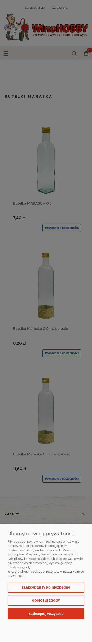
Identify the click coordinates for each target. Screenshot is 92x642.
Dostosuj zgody (46, 600)
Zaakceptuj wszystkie (46, 614)
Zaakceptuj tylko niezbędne (46, 587)
